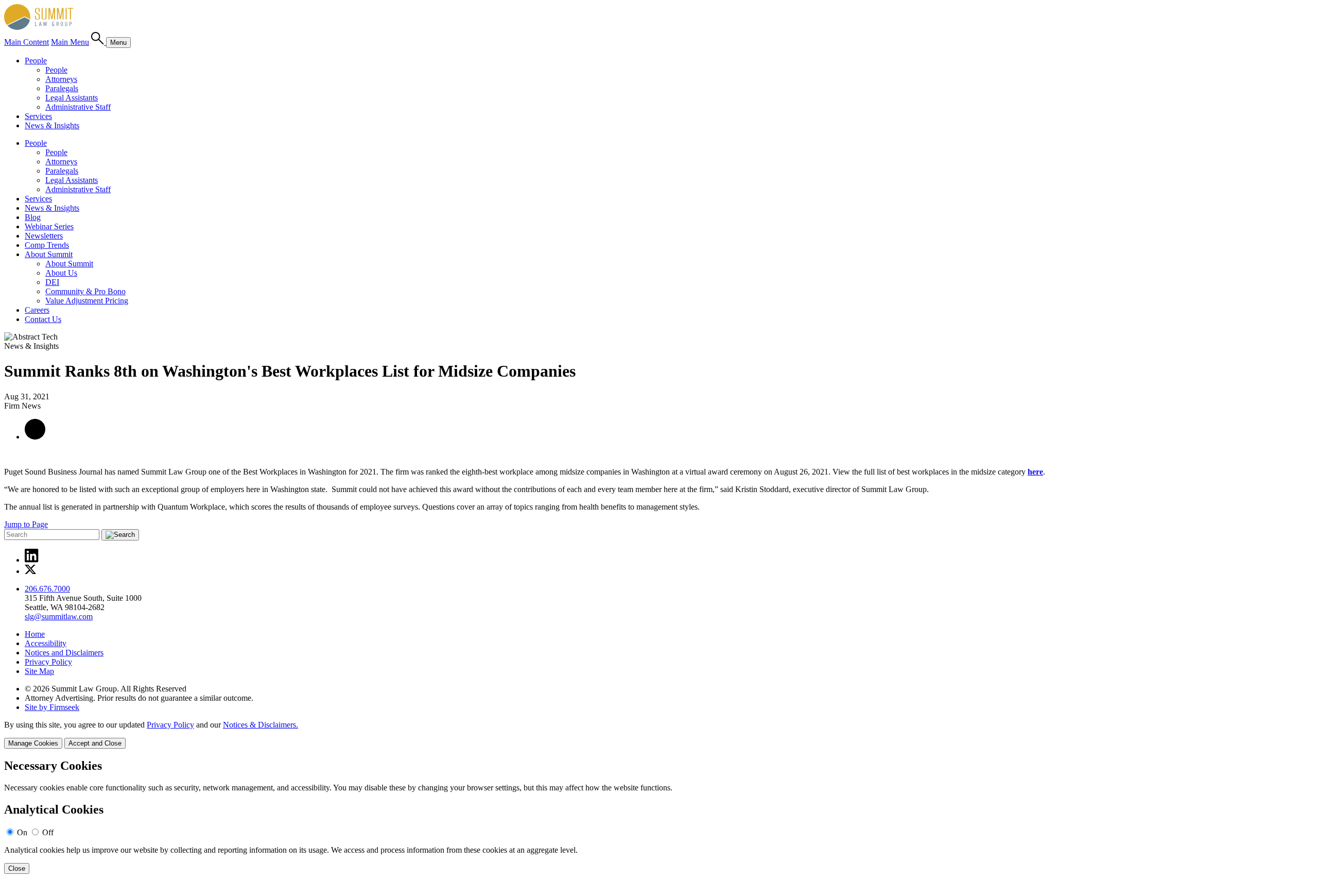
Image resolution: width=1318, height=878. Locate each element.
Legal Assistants (71, 97)
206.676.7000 (47, 588)
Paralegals (61, 88)
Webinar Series (49, 226)
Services (38, 116)
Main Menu (70, 42)
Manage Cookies (33, 743)
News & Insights (52, 125)
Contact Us (43, 319)
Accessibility (45, 643)
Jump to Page (26, 524)
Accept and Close (95, 743)
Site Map (39, 671)
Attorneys (61, 79)
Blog (33, 217)
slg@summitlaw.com (59, 616)
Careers (37, 310)
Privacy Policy (48, 661)
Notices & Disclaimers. (260, 724)
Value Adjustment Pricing (86, 300)
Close (16, 868)
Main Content (26, 42)
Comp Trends (47, 245)
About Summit (49, 254)
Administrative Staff (78, 107)
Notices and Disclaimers (64, 652)
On (22, 832)
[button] (35, 436)
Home (35, 634)
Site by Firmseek (52, 707)
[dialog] (659, 734)
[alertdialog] (659, 816)
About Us (61, 272)
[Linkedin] (32, 559)
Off (48, 832)
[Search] (98, 42)
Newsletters (44, 235)
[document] (659, 816)
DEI (52, 282)
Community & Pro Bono (85, 291)
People (36, 60)
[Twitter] (31, 571)
